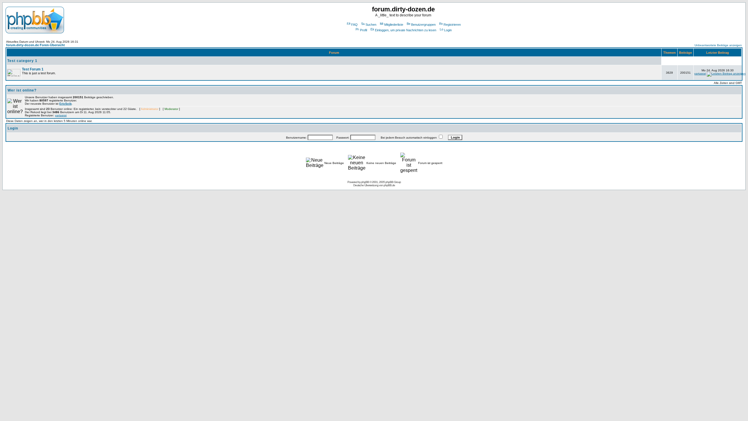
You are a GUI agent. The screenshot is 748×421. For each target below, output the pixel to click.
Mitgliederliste (393, 24)
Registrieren (452, 24)
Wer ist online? (22, 90)
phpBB (365, 182)
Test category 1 (22, 61)
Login (448, 30)
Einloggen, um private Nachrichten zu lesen (405, 30)
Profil (363, 30)
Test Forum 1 (33, 69)
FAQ (354, 24)
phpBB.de (389, 185)
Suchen (371, 24)
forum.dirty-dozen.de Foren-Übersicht (35, 45)
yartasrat (700, 73)
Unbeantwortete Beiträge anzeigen (718, 45)
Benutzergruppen (423, 24)
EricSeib (65, 103)
